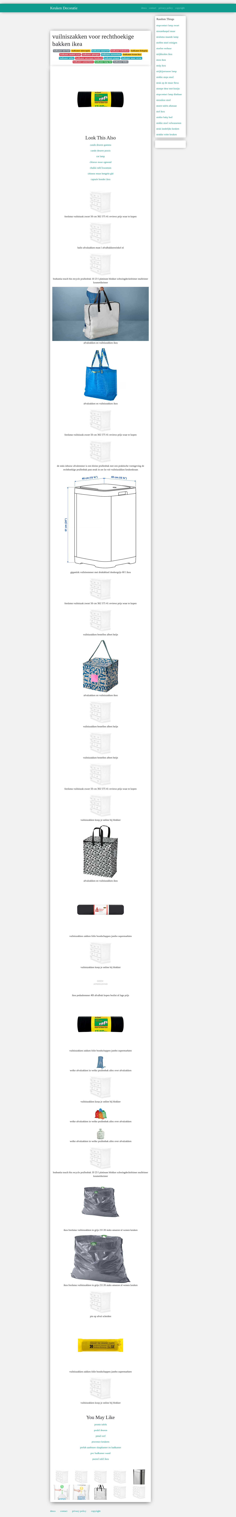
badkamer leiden (121, 62)
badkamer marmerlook (111, 54)
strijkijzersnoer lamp (166, 71)
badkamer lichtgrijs (139, 51)
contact (152, 8)
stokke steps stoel (165, 77)
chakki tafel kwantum (100, 167)
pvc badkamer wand (100, 1453)
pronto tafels (100, 1424)
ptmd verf (100, 1436)
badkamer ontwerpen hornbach (89, 58)
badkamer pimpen (112, 58)
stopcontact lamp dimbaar (169, 94)
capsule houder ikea (100, 179)
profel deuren (100, 1430)
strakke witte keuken (166, 134)
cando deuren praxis (100, 150)
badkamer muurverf (100, 51)
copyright (180, 8)
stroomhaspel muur (165, 31)
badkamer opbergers (91, 54)
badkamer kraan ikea (132, 54)
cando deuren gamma (100, 144)
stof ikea (160, 111)
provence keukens (100, 1441)
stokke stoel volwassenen (168, 123)
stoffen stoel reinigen (166, 42)
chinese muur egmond (100, 162)
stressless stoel (163, 100)
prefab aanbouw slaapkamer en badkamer (100, 1447)
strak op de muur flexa (167, 82)
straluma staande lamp (167, 37)
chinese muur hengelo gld (100, 173)
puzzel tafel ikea (100, 1459)
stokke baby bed (164, 117)
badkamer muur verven (131, 58)
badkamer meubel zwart (70, 54)
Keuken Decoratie (63, 8)
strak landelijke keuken (167, 128)
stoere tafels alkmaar (166, 105)
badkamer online (67, 58)
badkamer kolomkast (120, 51)
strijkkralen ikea (164, 54)
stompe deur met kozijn (168, 88)
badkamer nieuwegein (81, 51)
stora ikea (161, 59)
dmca (144, 8)
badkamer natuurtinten (83, 62)
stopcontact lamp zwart (167, 25)
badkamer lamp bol (103, 62)
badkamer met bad (62, 51)
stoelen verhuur (164, 48)
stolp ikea (161, 65)
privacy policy (166, 8)
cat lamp (100, 156)
